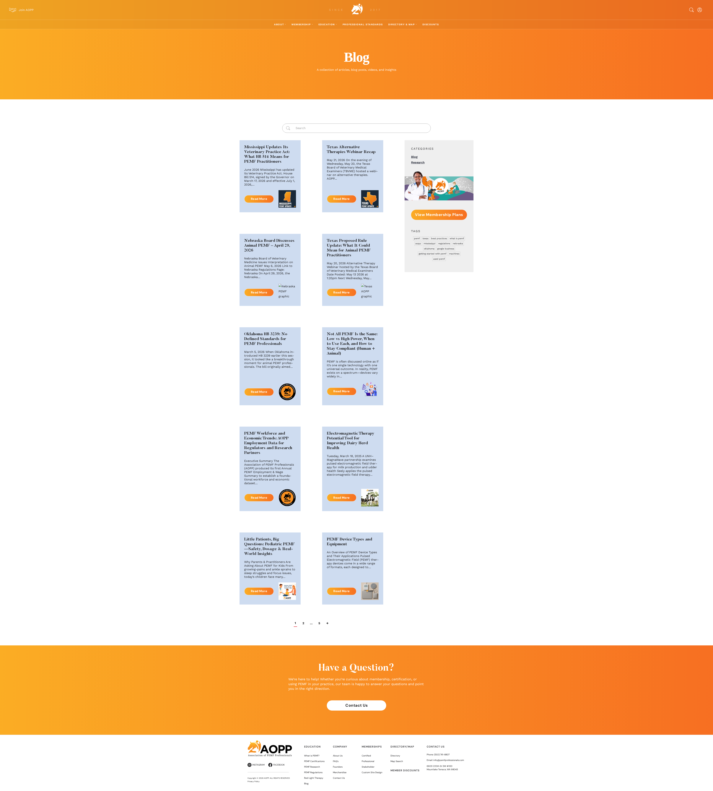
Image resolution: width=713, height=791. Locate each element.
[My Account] (700, 10)
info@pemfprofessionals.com (448, 760)
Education (326, 24)
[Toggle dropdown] (285, 24)
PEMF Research (312, 766)
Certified (366, 755)
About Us (338, 755)
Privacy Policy (254, 781)
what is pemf (457, 238)
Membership (301, 24)
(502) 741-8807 (442, 754)
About (279, 24)
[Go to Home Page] (357, 10)
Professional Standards (363, 24)
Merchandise (339, 772)
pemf (417, 238)
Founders (338, 766)
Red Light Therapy (313, 778)
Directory (395, 755)
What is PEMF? (311, 755)
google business (445, 248)
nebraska (458, 243)
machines (454, 253)
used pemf (439, 259)
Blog (414, 157)
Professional (368, 761)
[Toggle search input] (691, 10)
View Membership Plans (439, 214)
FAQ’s (335, 761)
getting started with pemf (432, 253)
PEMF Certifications (314, 761)
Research (418, 162)
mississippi (429, 243)
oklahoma (429, 248)
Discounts (430, 24)
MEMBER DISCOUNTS (404, 770)
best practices (439, 238)
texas (425, 238)
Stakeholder (368, 766)
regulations (444, 243)
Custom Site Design (372, 772)
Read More (259, 199)
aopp (418, 243)
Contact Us (356, 705)
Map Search (396, 761)
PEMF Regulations (313, 772)
